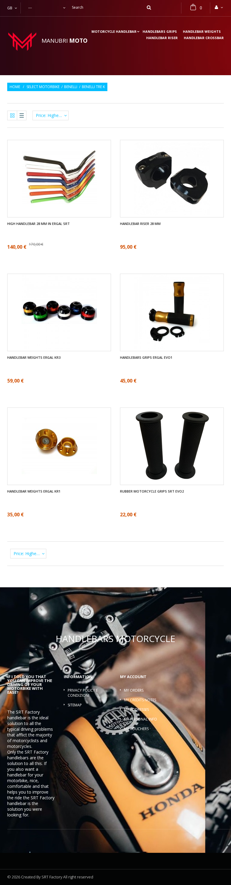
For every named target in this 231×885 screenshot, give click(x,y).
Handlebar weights (202, 32)
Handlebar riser (162, 38)
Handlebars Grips (160, 32)
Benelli (70, 87)
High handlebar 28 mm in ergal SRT (38, 224)
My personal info (140, 719)
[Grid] (12, 115)
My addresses (136, 709)
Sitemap (75, 705)
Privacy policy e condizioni (83, 693)
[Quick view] (64, 196)
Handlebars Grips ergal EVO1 (146, 357)
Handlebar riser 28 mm (140, 224)
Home (15, 87)
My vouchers (136, 728)
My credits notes (140, 699)
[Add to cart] (59, 330)
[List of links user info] (219, 7)
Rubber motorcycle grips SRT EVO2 (152, 491)
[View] (55, 160)
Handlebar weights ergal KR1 (33, 491)
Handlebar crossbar (204, 38)
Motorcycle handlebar (114, 32)
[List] (22, 115)
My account (133, 676)
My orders (133, 690)
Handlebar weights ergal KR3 (33, 357)
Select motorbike (43, 87)
